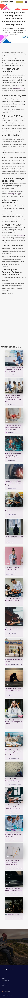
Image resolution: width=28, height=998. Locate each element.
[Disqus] (14, 315)
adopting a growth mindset (14, 193)
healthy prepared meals (18, 88)
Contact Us (14, 964)
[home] (6, 2)
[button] (26, 2)
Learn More (20, 2)
